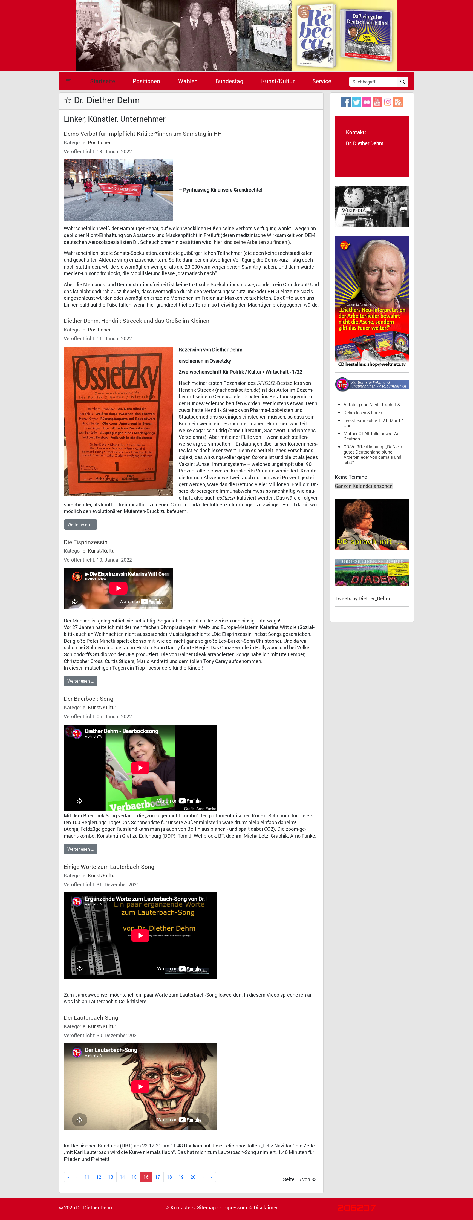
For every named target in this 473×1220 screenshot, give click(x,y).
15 (134, 1177)
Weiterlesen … (80, 524)
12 (98, 1177)
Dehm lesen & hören (363, 412)
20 (193, 1177)
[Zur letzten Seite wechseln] (211, 1177)
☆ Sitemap (204, 1207)
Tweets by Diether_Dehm (362, 598)
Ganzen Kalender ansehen (364, 486)
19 (181, 1177)
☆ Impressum (232, 1207)
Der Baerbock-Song (88, 698)
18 (169, 1177)
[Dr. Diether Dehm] (236, 35)
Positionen (146, 81)
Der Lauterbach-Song (91, 1017)
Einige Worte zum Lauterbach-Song (109, 866)
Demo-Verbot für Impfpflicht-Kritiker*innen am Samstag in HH (143, 133)
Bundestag (229, 81)
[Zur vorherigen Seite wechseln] (77, 1177)
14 (122, 1177)
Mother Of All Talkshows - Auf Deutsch (372, 436)
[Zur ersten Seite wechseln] (68, 1177)
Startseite (102, 81)
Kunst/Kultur (278, 81)
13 (110, 1177)
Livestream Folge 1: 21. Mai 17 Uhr (373, 422)
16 (145, 1177)
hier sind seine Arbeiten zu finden (250, 242)
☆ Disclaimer (263, 1207)
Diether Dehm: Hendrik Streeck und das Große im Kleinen (136, 320)
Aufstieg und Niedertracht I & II (374, 404)
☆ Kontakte (178, 1207)
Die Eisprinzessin (86, 542)
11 (87, 1177)
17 (157, 1177)
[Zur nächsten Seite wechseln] (203, 1177)
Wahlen (188, 81)
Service (321, 81)
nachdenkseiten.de (238, 390)
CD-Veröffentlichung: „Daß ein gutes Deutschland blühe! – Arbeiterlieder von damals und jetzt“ (373, 454)
